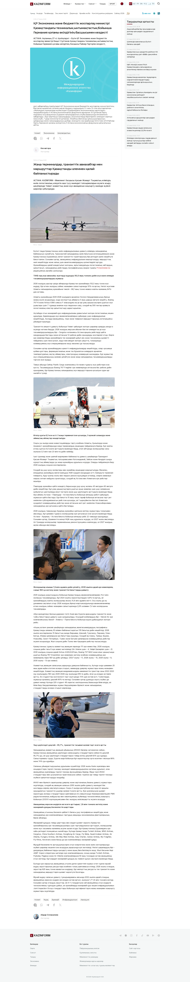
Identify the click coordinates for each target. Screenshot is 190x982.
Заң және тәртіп (61, 13)
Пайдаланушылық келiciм (89, 948)
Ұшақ (46, 900)
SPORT (112, 4)
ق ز (149, 4)
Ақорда (39, 13)
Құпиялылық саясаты (88, 953)
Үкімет (37, 133)
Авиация (85, 900)
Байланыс (133, 953)
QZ (134, 4)
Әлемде (33, 965)
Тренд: (32, 13)
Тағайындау (49, 13)
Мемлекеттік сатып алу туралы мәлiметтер (97, 965)
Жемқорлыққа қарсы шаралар (91, 961)
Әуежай (55, 900)
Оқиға (32, 948)
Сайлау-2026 (119, 13)
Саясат (33, 953)
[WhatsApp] (41, 138)
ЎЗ (153, 4)
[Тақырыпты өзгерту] (123, 3)
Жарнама (132, 957)
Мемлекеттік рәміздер (89, 957)
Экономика (49, 133)
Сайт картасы (134, 948)
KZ (131, 4)
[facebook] (137, 935)
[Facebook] (54, 138)
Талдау (103, 4)
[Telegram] (47, 138)
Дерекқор (74, 13)
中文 (145, 4)
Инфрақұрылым (69, 900)
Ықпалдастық (64, 133)
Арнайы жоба (84, 13)
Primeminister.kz (103, 268)
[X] (60, 138)
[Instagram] (35, 138)
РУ (138, 4)
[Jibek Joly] (147, 13)
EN (141, 4)
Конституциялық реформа (102, 13)
